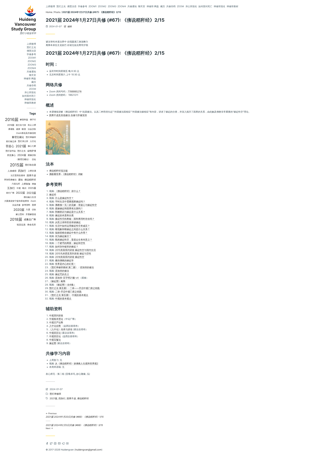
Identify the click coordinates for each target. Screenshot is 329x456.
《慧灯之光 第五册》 (60, 295)
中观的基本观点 (80, 295)
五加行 (11, 188)
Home (49, 12)
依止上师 (32, 125)
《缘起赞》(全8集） (65, 284)
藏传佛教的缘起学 (64, 260)
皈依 (24, 129)
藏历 (33, 82)
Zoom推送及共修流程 (26, 133)
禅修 (34, 184)
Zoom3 (32, 64)
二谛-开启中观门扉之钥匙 (68, 291)
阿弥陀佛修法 (10, 179)
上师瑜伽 (25, 184)
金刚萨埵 (31, 151)
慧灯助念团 (30, 165)
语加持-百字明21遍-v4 (67, 277)
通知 (20, 179)
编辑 (69, 26)
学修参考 (31, 54)
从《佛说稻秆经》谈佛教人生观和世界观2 (76, 363)
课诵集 (11, 129)
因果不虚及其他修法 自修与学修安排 (68, 115)
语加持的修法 (87, 267)
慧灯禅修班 (31, 137)
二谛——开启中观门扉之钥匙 (85, 288)
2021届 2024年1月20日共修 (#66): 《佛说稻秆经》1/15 (75, 415)
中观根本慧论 (56, 319)
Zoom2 (32, 61)
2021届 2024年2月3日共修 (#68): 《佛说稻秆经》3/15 (74, 427)
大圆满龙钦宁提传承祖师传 (16, 201)
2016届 (11, 119)
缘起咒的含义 (62, 274)
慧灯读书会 (11, 151)
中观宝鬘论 (55, 339)
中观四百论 (55, 332)
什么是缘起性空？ (64, 198)
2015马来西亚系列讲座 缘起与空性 (73, 253)
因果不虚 (31, 175)
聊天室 (32, 75)
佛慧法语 (31, 50)
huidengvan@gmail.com (88, 449)
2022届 (20, 192)
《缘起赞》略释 (57, 281)
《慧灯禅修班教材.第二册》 (63, 267)
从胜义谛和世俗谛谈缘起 (68, 222)
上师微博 (31, 43)
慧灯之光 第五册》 (58, 288)
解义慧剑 (20, 214)
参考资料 (26, 205)
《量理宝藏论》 (23, 159)
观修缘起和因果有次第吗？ (69, 208)
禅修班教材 (30, 102)
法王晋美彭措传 (18, 175)
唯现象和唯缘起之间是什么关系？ (72, 229)
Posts (57, 12)
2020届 (18, 210)
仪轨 (34, 209)
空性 (34, 159)
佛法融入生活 (30, 197)
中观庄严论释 (56, 322)
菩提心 (10, 146)
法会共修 (16, 205)
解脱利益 (24, 119)
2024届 (21, 155)
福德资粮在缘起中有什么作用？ (71, 232)
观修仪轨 (32, 155)
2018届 (16, 219)
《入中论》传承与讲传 (61, 329)
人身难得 (12, 170)
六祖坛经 (16, 184)
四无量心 (11, 155)
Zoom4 (32, 68)
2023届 (31, 192)
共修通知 (31, 71)
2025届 (32, 188)
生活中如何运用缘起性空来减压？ (72, 225)
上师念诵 (32, 171)
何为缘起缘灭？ (63, 236)
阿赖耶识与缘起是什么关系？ (70, 212)
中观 (19, 188)
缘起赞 (52, 343)
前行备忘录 (11, 141)
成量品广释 (30, 219)
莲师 (34, 205)
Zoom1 (32, 57)
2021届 (21, 146)
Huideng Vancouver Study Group (23, 24)
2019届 (10, 125)
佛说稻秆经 (30, 179)
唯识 (24, 188)
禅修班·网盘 (30, 78)
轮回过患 (21, 224)
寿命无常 (31, 224)
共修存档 (31, 85)
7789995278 (74, 91)
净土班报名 (30, 92)
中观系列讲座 (56, 315)
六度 (28, 209)
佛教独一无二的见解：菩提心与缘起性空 (76, 205)
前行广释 (10, 193)
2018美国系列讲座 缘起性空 (69, 257)
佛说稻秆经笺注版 (58, 170)
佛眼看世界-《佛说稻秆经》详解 (66, 174)
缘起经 (52, 194)
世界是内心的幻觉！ (65, 264)
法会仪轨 (32, 129)
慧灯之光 (31, 47)
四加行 (22, 170)
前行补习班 (21, 125)
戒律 (18, 129)
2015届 (16, 164)
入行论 (33, 141)
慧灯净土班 (23, 141)
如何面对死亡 (29, 95)
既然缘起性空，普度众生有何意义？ (73, 239)
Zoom (32, 89)
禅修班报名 (30, 99)
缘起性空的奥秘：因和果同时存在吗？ (74, 218)
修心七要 (32, 146)
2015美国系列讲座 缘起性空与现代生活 (75, 250)
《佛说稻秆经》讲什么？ (68, 191)
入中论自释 (55, 326)
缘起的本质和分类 (64, 215)
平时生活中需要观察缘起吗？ (70, 201)
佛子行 (33, 119)
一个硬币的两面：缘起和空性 (70, 243)
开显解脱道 (31, 214)
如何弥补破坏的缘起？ (66, 246)
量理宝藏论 (18, 137)
